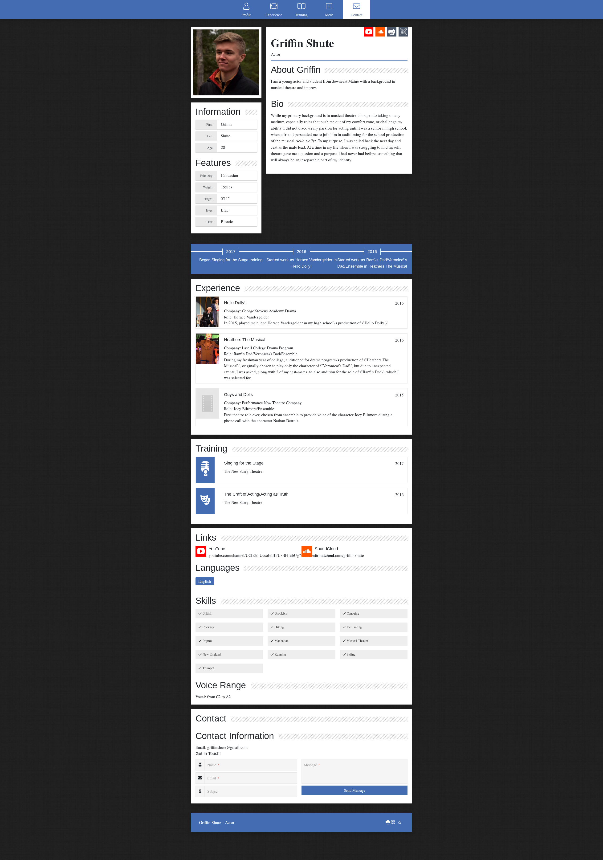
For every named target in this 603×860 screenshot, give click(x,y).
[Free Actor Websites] (399, 822)
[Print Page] (391, 32)
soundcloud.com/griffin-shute (339, 555)
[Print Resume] (387, 822)
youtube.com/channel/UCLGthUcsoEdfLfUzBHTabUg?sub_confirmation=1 (271, 555)
